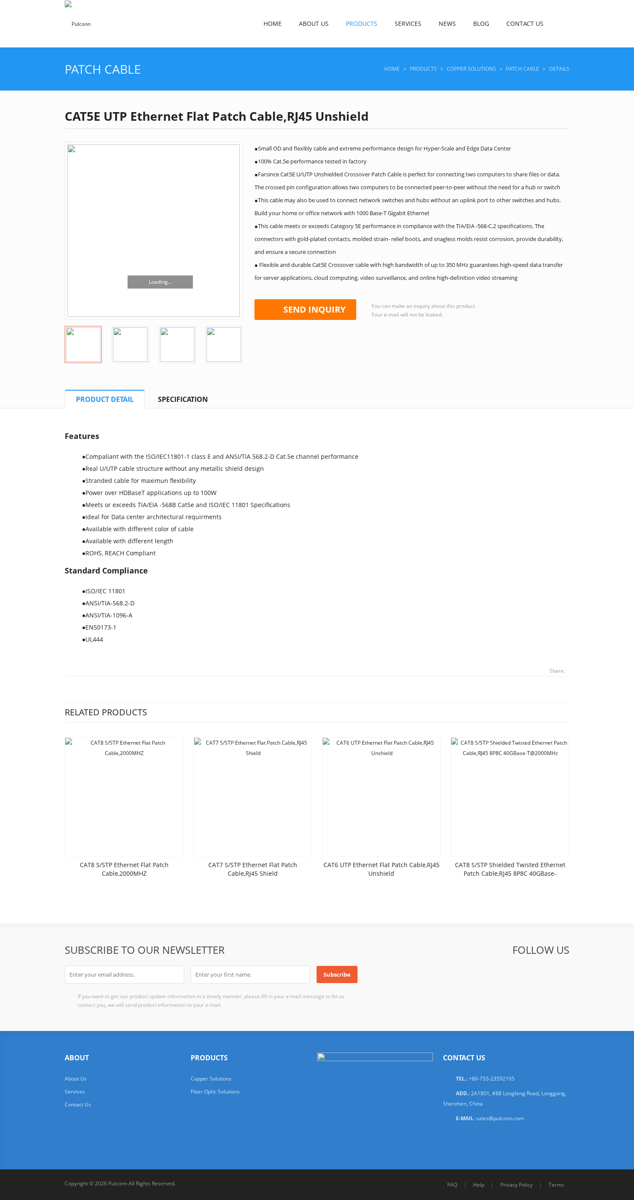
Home (273, 23)
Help (478, 1184)
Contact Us (524, 23)
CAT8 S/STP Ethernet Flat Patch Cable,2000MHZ (124, 869)
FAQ (452, 1184)
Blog (481, 23)
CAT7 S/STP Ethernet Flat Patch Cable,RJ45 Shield (252, 869)
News (447, 23)
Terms (556, 1184)
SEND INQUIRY (314, 309)
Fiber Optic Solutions (215, 1091)
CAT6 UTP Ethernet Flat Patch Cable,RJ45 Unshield (381, 869)
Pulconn (117, 1183)
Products (361, 23)
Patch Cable (103, 69)
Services (408, 23)
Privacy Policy (516, 1184)
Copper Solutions (471, 68)
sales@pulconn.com (500, 1118)
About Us (314, 23)
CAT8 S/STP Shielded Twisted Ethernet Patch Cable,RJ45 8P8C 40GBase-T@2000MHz (510, 873)
